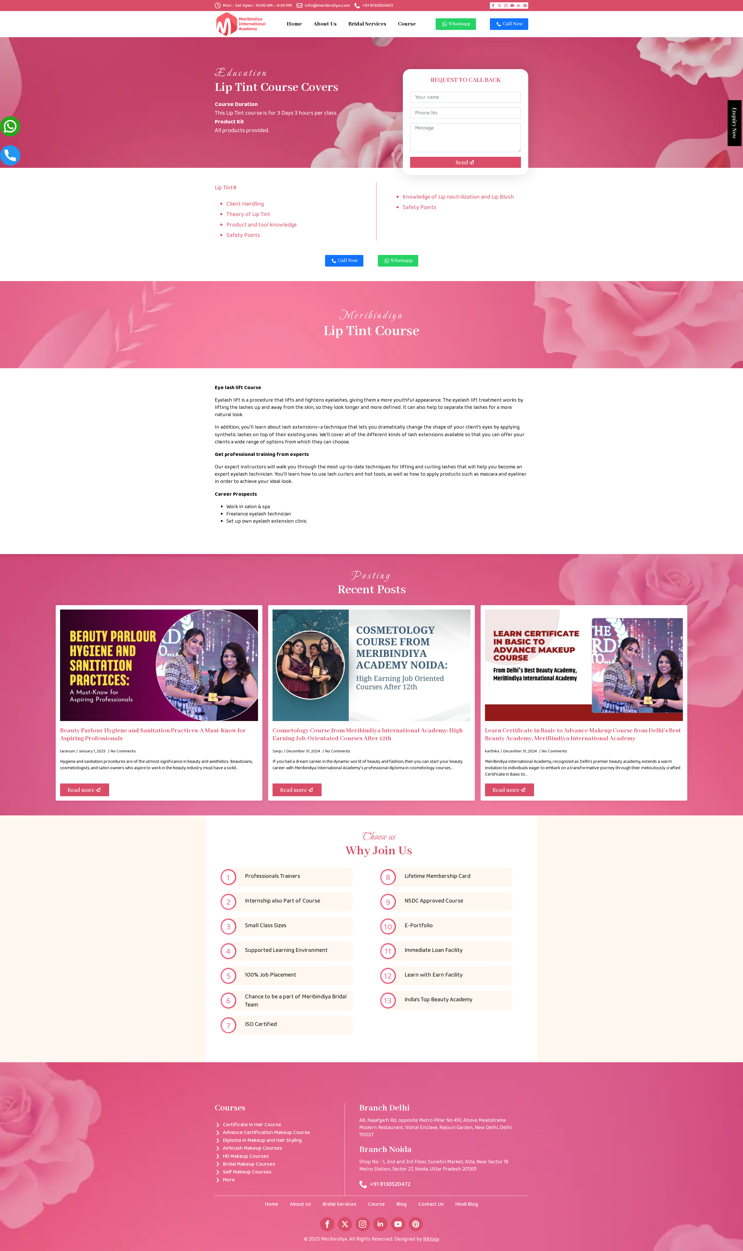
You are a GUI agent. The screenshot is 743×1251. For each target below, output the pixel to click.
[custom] (525, 5)
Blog (401, 1204)
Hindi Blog (466, 1204)
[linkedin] (518, 5)
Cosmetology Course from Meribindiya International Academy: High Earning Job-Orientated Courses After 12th (368, 735)
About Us (325, 24)
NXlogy (431, 1239)
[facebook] (493, 5)
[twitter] (499, 5)
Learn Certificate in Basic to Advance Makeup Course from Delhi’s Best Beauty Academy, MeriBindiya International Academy (583, 735)
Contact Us (431, 1204)
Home (294, 24)
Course (407, 24)
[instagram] (506, 5)
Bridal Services (367, 24)
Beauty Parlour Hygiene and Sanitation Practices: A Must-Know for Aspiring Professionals (153, 735)
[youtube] (512, 5)
